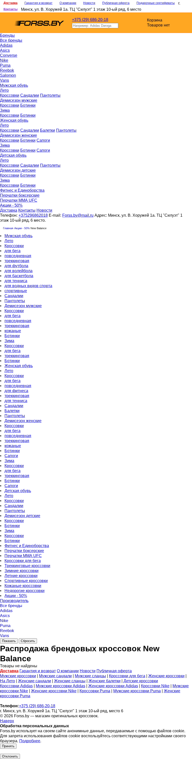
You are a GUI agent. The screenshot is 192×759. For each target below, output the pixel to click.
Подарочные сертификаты (155, 3)
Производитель (14, 601)
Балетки (47, 130)
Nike (4, 60)
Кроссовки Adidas (16, 686)
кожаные (12, 331)
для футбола (16, 266)
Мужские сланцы (90, 676)
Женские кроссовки (166, 676)
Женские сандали (34, 681)
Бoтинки (28, 140)
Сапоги (43, 140)
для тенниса (15, 281)
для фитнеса (16, 391)
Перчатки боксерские (20, 195)
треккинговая (16, 261)
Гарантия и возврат (38, 3)
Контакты (11, 9)
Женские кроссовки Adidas (113, 686)
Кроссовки (9, 95)
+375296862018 (33, 215)
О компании (68, 3)
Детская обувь (13, 155)
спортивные (15, 291)
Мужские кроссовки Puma (137, 691)
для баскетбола (18, 276)
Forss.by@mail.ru (78, 215)
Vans (4, 80)
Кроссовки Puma (95, 691)
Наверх (7, 721)
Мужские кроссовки (18, 676)
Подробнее (29, 741)
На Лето (7, 681)
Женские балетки (104, 681)
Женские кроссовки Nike (53, 691)
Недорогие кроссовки (24, 591)
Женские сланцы (70, 681)
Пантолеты (50, 95)
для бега (12, 251)
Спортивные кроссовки (26, 581)
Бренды (7, 35)
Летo (4, 160)
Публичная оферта (116, 3)
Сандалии (29, 95)
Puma (5, 65)
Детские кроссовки (141, 681)
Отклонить (10, 756)
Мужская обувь (14, 85)
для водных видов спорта (28, 286)
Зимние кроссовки (21, 571)
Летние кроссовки (21, 576)
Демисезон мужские (18, 100)
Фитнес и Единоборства (22, 190)
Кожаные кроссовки (22, 586)
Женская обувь (14, 120)
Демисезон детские (18, 170)
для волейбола (18, 271)
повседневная (17, 256)
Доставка (11, 3)
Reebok (7, 70)
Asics (5, 50)
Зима (5, 110)
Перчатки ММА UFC (18, 200)
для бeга (12, 351)
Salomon (8, 75)
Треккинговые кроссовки (27, 566)
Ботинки (28, 105)
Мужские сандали (55, 676)
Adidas (6, 45)
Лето (4, 90)
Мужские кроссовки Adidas (60, 686)
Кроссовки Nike (155, 686)
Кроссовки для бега (22, 561)
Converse (8, 55)
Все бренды (11, 40)
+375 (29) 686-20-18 (90, 19)
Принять (8, 746)
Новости (89, 3)
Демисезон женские (18, 135)
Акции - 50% (11, 205)
